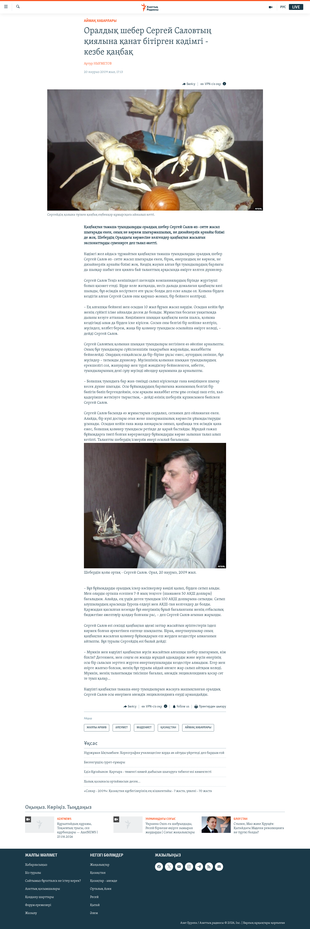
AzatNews (64, 819)
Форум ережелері (38, 905)
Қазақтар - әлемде (103, 881)
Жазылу (31, 913)
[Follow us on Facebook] (159, 867)
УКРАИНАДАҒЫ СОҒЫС (161, 819)
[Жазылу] (219, 867)
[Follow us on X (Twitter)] (169, 867)
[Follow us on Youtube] (179, 867)
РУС (283, 7)
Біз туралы (33, 873)
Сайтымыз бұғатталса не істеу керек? (53, 881)
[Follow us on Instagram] (189, 867)
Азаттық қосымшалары (42, 889)
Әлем (94, 913)
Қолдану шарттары (39, 897)
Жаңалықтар (99, 865)
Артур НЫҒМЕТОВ (98, 63)
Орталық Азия (100, 889)
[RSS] (209, 867)
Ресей (94, 897)
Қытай (95, 905)
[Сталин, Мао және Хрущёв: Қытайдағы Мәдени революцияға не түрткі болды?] (216, 824)
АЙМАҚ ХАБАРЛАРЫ (100, 21)
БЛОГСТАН (240, 819)
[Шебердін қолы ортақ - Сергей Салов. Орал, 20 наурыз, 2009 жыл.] (155, 567)
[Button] (188, 84)
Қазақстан (98, 873)
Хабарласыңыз (36, 865)
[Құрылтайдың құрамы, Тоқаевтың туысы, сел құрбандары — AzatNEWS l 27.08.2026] (39, 824)
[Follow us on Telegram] (199, 867)
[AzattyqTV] (270, 7)
